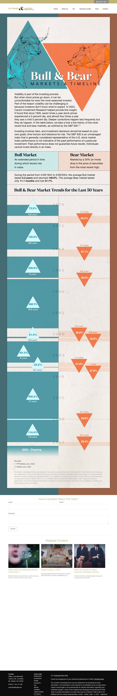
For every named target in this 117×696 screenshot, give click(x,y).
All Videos (37, 694)
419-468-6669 (18, 676)
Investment (37, 678)
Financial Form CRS (61, 675)
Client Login (102, 2)
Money (36, 687)
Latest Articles (39, 692)
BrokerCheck (99, 679)
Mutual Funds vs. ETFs (50, 570)
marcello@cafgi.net (15, 687)
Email (61, 502)
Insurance (37, 683)
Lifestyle (37, 689)
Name (10, 502)
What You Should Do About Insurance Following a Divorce (86, 571)
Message (11, 513)
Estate (36, 681)
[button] (55, 9)
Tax (35, 685)
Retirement (37, 676)
